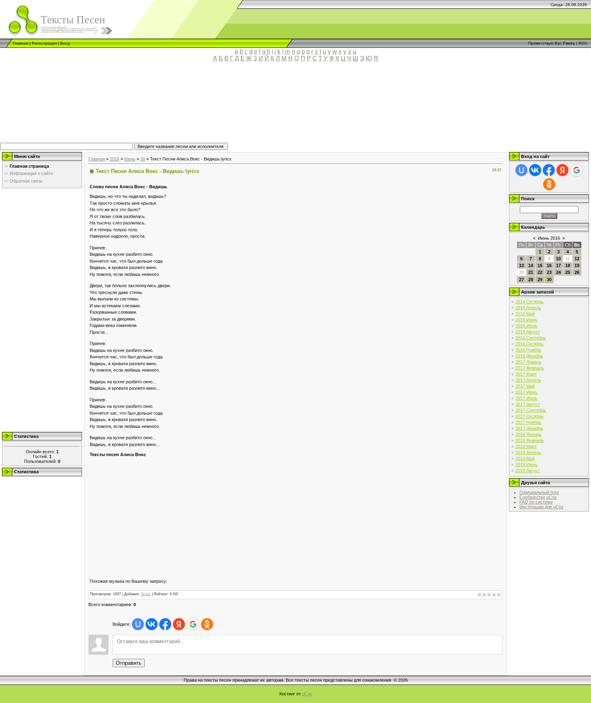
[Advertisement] (187, 106)
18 (567, 265)
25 (567, 272)
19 (577, 265)
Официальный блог (539, 492)
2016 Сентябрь (530, 337)
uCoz (307, 693)
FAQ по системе (536, 502)
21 (530, 272)
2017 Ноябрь (528, 422)
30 (142, 158)
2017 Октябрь (529, 416)
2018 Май (525, 458)
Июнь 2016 (549, 238)
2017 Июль (526, 398)
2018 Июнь (526, 464)
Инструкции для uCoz (541, 506)
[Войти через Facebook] (165, 624)
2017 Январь (528, 362)
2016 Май (525, 313)
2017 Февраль (529, 368)
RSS (583, 43)
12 (577, 258)
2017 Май (525, 386)
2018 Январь (528, 434)
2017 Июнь (526, 392)
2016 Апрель (528, 307)
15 (540, 265)
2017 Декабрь (529, 428)
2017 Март (526, 374)
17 (558, 265)
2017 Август (527, 404)
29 (540, 279)
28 (530, 279)
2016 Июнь (526, 319)
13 (521, 265)
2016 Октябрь (529, 343)
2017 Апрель (528, 380)
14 (530, 265)
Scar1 (146, 594)
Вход (65, 43)
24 (558, 272)
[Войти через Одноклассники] (207, 624)
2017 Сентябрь (530, 410)
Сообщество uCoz (538, 497)
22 (540, 272)
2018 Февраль (529, 440)
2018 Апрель (528, 452)
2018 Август (527, 470)
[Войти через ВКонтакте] (152, 624)
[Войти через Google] (193, 624)
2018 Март (526, 446)
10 (558, 258)
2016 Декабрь (529, 356)
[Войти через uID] (138, 624)
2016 (114, 158)
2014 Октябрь (529, 301)
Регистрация (44, 43)
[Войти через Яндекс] (179, 624)
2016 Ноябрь (528, 349)
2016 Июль (526, 325)
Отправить (129, 663)
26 (577, 272)
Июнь (129, 158)
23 (549, 272)
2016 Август (527, 331)
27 (521, 279)
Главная (20, 43)
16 (549, 265)
